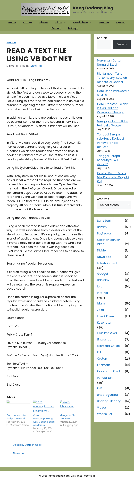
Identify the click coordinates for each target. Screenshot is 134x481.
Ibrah (100, 286)
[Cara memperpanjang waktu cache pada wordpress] (45, 407)
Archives (103, 199)
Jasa (100, 310)
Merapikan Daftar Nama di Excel (109, 63)
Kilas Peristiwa (107, 333)
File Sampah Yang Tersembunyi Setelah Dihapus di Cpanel (112, 78)
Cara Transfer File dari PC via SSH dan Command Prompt (112, 108)
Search (102, 38)
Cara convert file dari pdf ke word (16, 417)
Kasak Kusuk (105, 316)
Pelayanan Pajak (109, 371)
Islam (58, 22)
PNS (99, 388)
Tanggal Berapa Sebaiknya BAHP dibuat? (108, 160)
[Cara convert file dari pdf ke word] (18, 407)
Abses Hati (19, 453)
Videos (102, 408)
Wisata (43, 22)
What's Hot (104, 414)
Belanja (56, 28)
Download (104, 257)
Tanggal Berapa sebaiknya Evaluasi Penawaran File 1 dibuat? (110, 141)
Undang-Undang (109, 401)
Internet (104, 22)
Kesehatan (104, 323)
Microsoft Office (108, 346)
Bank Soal (104, 221)
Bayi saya (104, 233)
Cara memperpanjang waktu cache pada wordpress (44, 420)
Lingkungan (105, 339)
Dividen (102, 250)
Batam (27, 22)
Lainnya (73, 28)
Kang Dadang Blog (93, 8)
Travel (11, 42)
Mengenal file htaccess (67, 417)
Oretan (120, 22)
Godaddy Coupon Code (27, 444)
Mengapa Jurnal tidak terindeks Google (112, 123)
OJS (99, 352)
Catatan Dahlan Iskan (108, 242)
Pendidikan (80, 22)
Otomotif (103, 365)
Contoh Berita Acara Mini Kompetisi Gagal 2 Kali (113, 177)
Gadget (102, 274)
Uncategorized (107, 395)
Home (12, 22)
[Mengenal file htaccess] (71, 407)
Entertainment (107, 263)
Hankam (103, 280)
